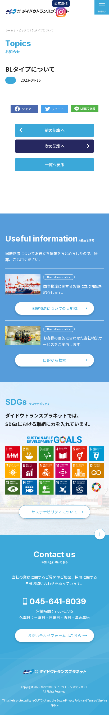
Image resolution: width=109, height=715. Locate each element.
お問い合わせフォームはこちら (54, 635)
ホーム (9, 30)
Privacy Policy (73, 700)
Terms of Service (97, 700)
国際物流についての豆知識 (54, 308)
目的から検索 (54, 360)
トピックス (22, 30)
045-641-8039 (58, 601)
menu (101, 7)
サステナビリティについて (54, 511)
